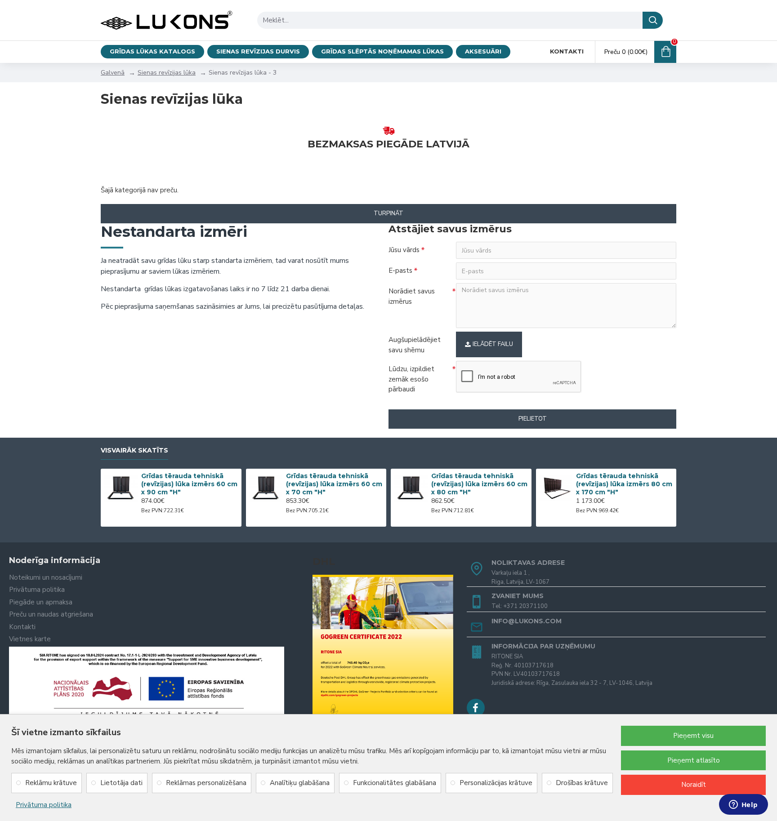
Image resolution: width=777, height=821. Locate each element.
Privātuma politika (43, 804)
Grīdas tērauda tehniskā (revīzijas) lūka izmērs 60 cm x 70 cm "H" (334, 484)
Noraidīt (693, 784)
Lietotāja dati (121, 782)
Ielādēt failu (493, 344)
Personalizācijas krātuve (496, 782)
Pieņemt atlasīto (693, 760)
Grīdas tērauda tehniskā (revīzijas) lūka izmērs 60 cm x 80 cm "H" (479, 484)
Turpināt (388, 213)
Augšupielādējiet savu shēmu (414, 345)
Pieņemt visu (693, 735)
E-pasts (400, 270)
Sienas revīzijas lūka (167, 72)
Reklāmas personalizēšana (206, 782)
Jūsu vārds (404, 249)
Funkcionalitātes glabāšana (394, 782)
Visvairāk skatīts (134, 450)
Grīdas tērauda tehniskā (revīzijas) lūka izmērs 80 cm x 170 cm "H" (624, 484)
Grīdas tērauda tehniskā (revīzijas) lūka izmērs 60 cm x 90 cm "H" (189, 484)
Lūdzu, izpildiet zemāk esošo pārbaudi (411, 379)
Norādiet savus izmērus (411, 296)
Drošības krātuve (582, 782)
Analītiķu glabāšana (300, 782)
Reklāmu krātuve (51, 782)
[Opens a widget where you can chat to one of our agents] (743, 805)
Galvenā (113, 72)
